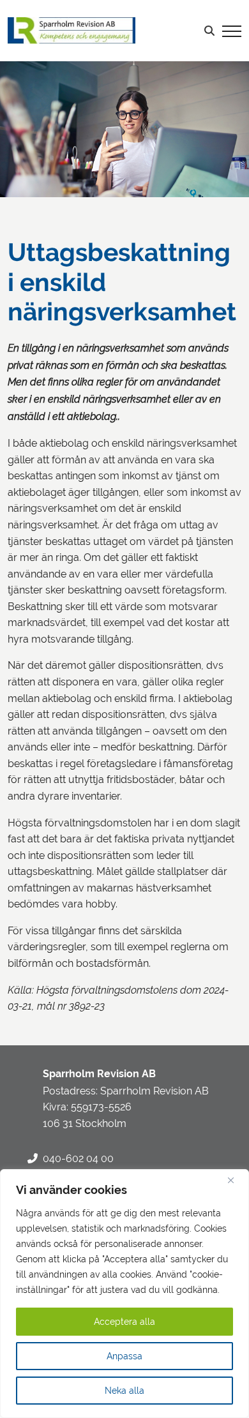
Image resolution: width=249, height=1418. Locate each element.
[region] (124, 1293)
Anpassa (124, 1356)
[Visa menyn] (231, 31)
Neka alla (124, 1390)
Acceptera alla (124, 1322)
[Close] (235, 1180)
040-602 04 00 (78, 1158)
